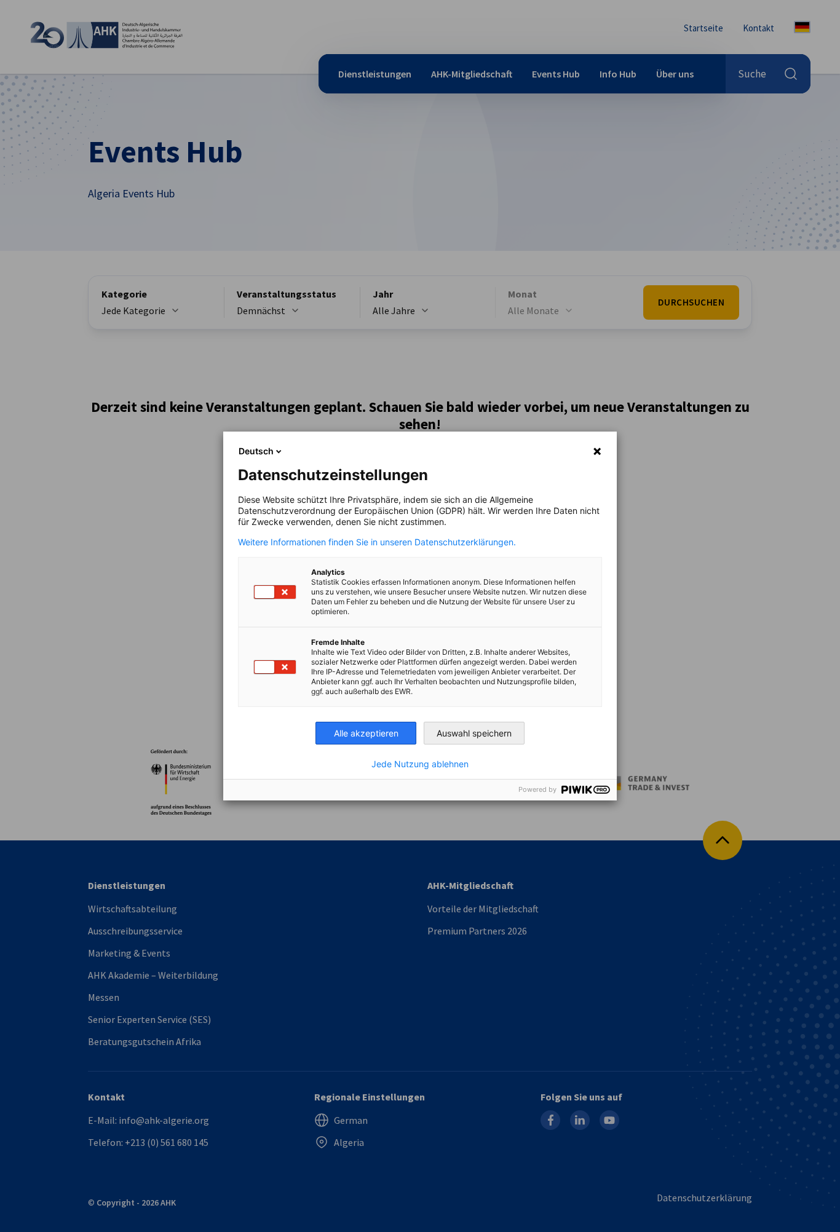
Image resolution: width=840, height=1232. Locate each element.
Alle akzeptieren (366, 733)
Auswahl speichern (474, 733)
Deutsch (256, 451)
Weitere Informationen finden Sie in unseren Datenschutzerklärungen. (377, 542)
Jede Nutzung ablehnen (420, 764)
